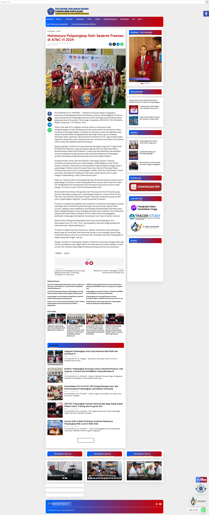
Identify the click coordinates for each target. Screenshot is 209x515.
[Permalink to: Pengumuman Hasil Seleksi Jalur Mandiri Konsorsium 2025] (133, 110)
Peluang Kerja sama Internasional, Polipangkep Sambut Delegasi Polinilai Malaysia (103, 302)
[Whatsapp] (121, 44)
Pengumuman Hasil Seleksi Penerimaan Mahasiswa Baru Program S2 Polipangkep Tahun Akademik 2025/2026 (144, 101)
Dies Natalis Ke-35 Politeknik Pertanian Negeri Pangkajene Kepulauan (150, 163)
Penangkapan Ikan (57, 475)
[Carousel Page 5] (99, 478)
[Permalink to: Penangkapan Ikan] (64, 470)
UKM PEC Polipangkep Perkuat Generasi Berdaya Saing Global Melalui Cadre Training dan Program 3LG (104, 286)
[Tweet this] (114, 44)
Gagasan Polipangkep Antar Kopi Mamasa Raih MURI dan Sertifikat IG (56, 328)
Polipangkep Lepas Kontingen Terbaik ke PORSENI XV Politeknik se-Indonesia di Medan (104, 292)
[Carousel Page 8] (107, 478)
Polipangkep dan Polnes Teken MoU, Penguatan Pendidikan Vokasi (148, 142)
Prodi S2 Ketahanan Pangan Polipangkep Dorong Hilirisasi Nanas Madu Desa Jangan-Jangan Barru (65, 292)
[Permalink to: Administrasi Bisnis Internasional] (104, 470)
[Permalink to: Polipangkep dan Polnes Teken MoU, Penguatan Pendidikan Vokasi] (133, 144)
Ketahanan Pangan (136, 475)
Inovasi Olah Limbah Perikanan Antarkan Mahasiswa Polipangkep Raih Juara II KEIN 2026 (88, 422)
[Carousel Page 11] (115, 478)
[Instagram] (87, 263)
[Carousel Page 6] (102, 478)
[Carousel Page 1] (63, 478)
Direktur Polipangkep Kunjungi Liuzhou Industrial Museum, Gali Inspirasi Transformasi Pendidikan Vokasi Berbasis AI (65, 286)
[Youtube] (91, 263)
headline (59, 253)
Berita (59, 31)
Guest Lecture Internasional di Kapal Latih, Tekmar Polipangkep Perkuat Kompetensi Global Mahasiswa (66, 303)
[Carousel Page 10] (112, 478)
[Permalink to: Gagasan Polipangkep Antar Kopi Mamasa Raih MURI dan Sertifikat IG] (56, 319)
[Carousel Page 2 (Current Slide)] (66, 478)
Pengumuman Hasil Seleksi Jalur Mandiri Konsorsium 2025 (149, 107)
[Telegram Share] (118, 44)
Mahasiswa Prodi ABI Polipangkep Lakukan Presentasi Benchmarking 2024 (109, 271)
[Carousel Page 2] (91, 478)
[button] (206, 14)
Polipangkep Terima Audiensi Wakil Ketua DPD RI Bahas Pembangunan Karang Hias (65, 297)
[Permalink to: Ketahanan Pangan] (144, 470)
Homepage (51, 31)
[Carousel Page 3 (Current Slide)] (94, 478)
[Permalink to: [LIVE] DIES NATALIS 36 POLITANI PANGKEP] (133, 155)
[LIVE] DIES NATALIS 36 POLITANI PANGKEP (147, 153)
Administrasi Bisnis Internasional (102, 475)
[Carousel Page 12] (117, 478)
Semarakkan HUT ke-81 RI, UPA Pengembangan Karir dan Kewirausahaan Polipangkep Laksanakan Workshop (95, 330)
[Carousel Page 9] (110, 478)
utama (66, 253)
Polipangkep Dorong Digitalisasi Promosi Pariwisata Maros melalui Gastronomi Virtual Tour (104, 297)
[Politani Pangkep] (70, 11)
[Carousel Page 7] (104, 478)
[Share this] (110, 44)
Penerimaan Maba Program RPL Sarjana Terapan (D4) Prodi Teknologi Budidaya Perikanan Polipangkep (150, 118)
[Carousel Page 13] (120, 478)
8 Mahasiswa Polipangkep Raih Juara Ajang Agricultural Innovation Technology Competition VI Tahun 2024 (70, 272)
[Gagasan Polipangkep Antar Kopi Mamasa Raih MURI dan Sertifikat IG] (81, 361)
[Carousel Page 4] (97, 478)
